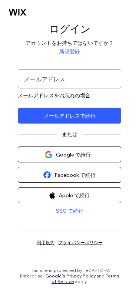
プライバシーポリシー (80, 242)
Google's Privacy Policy (70, 276)
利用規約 (45, 242)
